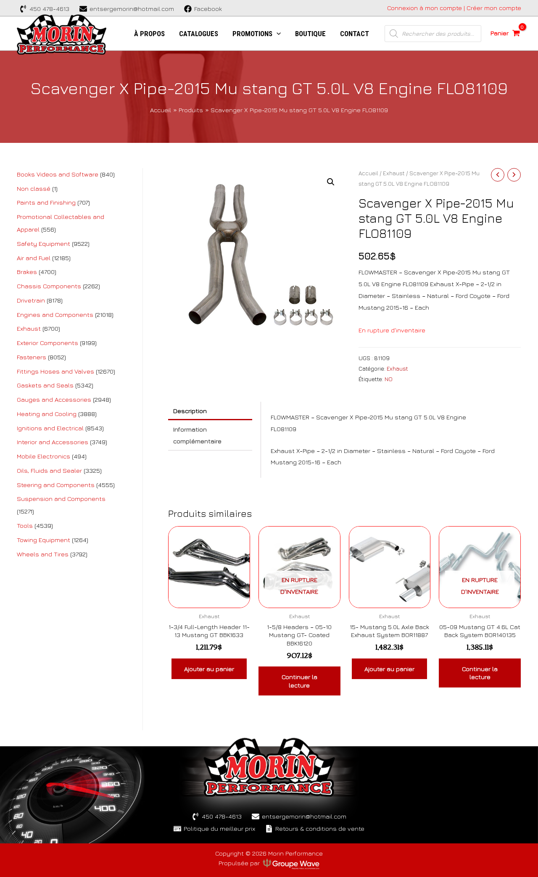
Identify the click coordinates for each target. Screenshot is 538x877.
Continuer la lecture (299, 681)
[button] (330, 182)
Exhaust (394, 173)
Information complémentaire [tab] (197, 435)
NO (389, 379)
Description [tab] (190, 410)
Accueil (368, 173)
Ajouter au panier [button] (209, 668)
